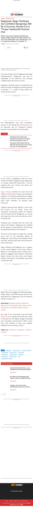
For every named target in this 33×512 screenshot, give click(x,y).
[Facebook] (2, 347)
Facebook (12, 330)
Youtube (3, 332)
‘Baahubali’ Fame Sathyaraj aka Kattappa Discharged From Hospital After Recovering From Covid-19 (20, 138)
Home (2, 18)
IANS (3, 43)
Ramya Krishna (13, 356)
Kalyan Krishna (13, 352)
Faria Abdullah (5, 352)
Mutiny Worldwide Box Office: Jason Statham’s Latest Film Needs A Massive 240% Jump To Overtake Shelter (21, 368)
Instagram (20, 330)
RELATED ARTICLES (7, 363)
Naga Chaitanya (6, 192)
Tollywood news (6, 316)
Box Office (13, 372)
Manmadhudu (5, 354)
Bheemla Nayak (16, 350)
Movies (28, 503)
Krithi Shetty (21, 352)
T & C (19, 501)
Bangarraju (26, 125)
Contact (11, 501)
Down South (10, 18)
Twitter (28, 330)
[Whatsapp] (8, 347)
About (7, 501)
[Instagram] (14, 488)
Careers (15, 501)
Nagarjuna (21, 354)
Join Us (8, 47)
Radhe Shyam (5, 356)
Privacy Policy (24, 501)
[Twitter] (5, 347)
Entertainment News (26, 350)
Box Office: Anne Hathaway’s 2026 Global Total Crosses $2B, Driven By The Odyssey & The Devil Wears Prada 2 (21, 377)
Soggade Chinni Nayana (7, 358)
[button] (26, 47)
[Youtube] (21, 488)
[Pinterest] (16, 488)
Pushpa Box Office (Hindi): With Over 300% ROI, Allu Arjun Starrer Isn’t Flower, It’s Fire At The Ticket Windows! (21, 144)
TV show (12, 504)
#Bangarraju (8, 350)
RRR (19, 356)
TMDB (21, 504)
